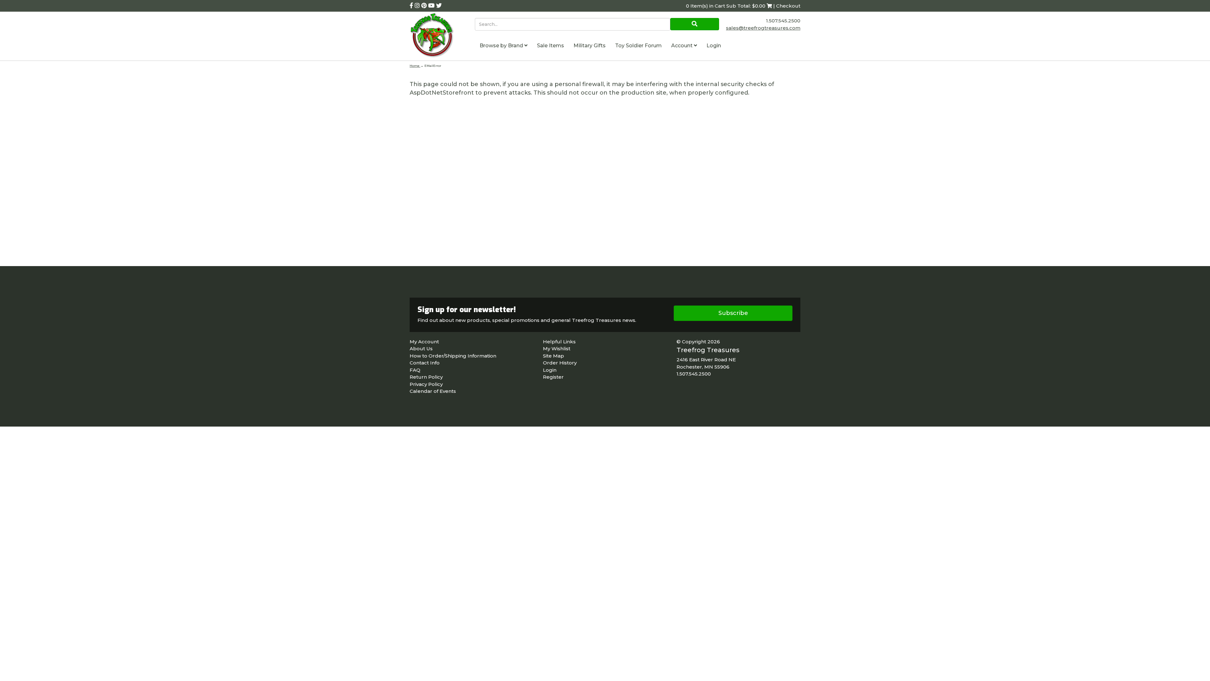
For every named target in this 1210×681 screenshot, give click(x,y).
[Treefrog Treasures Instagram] (418, 5)
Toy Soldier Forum (638, 46)
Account (682, 46)
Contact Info (425, 363)
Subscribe (733, 313)
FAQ (415, 370)
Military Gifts (589, 46)
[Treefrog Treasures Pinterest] (424, 5)
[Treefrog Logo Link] (442, 36)
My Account (424, 342)
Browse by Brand (502, 46)
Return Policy (426, 377)
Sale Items (550, 46)
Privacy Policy (426, 384)
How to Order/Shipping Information (453, 356)
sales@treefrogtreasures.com (763, 28)
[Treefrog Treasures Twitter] (439, 5)
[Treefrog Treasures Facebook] (412, 5)
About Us (421, 349)
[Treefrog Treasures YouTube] (432, 5)
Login (713, 46)
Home (415, 66)
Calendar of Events (433, 391)
